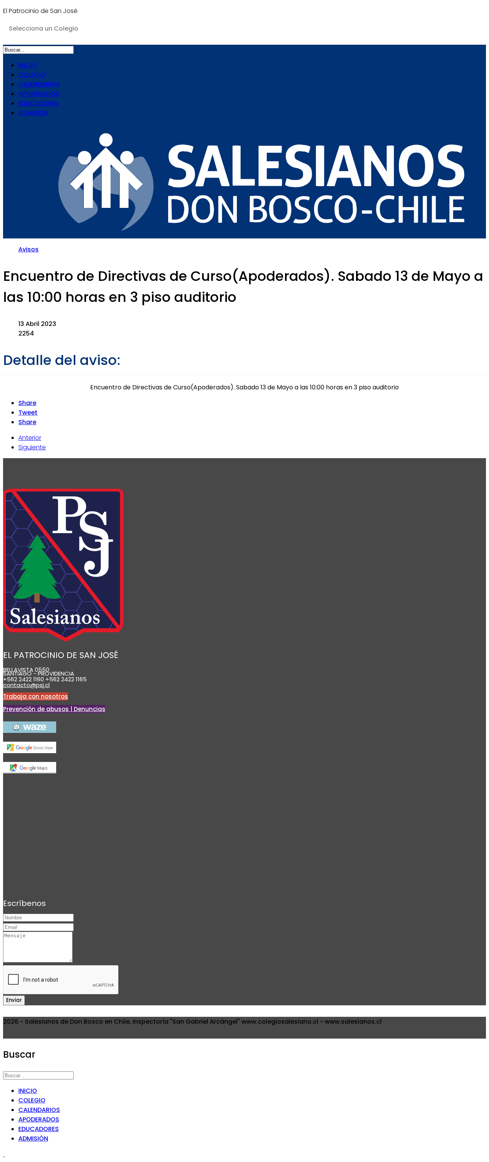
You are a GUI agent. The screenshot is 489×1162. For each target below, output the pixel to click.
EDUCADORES (38, 103)
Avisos (28, 249)
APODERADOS (38, 93)
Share (27, 403)
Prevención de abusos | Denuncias (54, 709)
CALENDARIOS (39, 84)
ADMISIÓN (33, 113)
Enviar (14, 1000)
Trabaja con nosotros (35, 696)
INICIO (27, 65)
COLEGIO (31, 74)
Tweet (27, 412)
